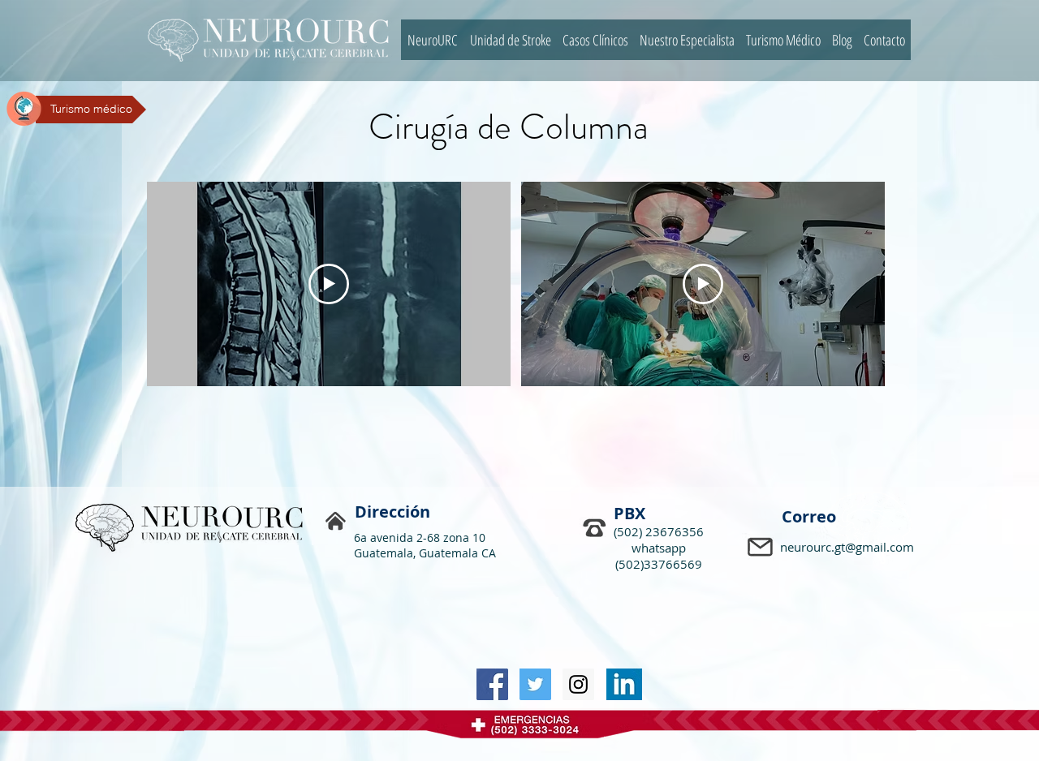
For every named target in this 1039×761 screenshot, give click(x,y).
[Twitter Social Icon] (535, 684)
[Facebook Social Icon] (492, 684)
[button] (762, 548)
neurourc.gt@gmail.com (847, 547)
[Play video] (328, 284)
